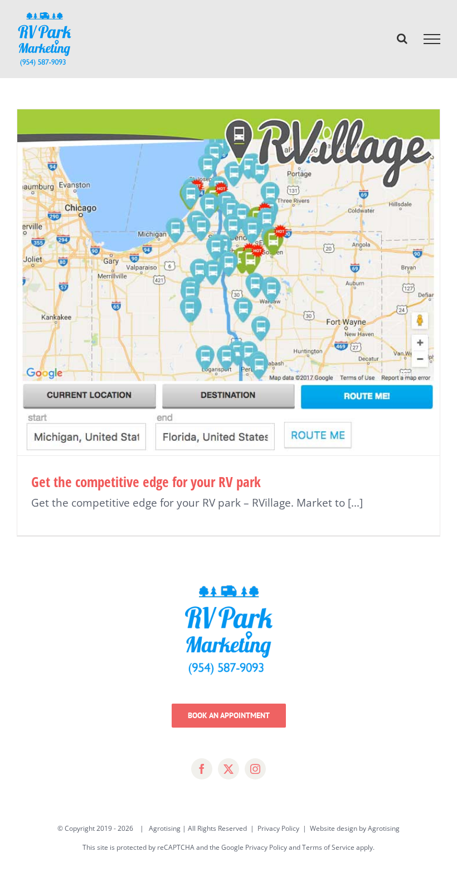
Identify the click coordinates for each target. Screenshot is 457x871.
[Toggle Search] (402, 38)
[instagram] (255, 768)
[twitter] (228, 768)
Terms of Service (328, 847)
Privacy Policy (278, 828)
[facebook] (201, 768)
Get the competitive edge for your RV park (146, 481)
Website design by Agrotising (355, 828)
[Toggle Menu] (432, 39)
